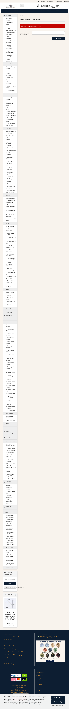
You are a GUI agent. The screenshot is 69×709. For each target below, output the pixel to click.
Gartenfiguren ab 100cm (11, 242)
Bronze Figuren (11, 295)
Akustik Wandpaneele (7, 424)
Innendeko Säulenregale (9, 496)
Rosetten (9, 184)
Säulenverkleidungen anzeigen (11, 67)
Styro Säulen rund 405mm (10, 528)
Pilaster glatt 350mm (10, 363)
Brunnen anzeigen (10, 198)
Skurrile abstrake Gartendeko (11, 277)
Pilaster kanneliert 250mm (10, 396)
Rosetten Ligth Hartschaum (10, 187)
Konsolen (9, 181)
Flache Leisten (10, 161)
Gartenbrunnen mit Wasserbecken (10, 209)
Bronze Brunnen (11, 301)
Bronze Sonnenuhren (9, 305)
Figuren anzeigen (10, 226)
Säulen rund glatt (11, 71)
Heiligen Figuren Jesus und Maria (10, 259)
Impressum (7, 661)
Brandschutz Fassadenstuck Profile (10, 119)
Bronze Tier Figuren (9, 298)
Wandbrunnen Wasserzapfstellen (10, 205)
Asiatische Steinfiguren (9, 229)
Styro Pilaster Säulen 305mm (10, 559)
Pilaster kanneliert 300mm (10, 401)
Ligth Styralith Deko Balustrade (10, 51)
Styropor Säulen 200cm (8, 511)
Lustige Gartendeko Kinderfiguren (9, 264)
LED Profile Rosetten (10, 441)
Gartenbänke (8, 312)
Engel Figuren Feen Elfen (10, 233)
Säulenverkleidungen (19, 11)
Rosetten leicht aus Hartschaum (10, 451)
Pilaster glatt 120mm (10, 334)
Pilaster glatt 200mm (10, 350)
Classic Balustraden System (11, 29)
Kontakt (6, 658)
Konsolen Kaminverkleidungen (11, 466)
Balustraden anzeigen (9, 19)
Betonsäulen (8, 428)
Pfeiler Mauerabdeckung (8, 432)
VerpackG (6, 642)
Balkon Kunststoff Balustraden (9, 47)
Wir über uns (42, 1)
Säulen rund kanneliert (9, 74)
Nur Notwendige (58, 702)
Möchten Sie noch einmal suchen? (24, 33)
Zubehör (9, 154)
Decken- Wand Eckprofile (10, 455)
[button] (50, 1)
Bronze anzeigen (10, 292)
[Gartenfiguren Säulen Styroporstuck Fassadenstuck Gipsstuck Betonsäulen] (11, 6)
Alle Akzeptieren (58, 697)
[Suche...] (37, 5)
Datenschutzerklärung (34, 703)
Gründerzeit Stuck (9, 157)
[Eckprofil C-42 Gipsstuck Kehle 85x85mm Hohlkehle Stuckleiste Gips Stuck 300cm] (10, 603)
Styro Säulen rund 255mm (10, 520)
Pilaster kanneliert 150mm (10, 388)
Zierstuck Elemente (9, 470)
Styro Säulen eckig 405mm (10, 541)
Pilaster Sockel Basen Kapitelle (10, 191)
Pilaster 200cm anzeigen (9, 551)
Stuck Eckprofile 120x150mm (10, 168)
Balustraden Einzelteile (9, 37)
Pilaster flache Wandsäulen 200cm (11, 114)
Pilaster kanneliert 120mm (10, 376)
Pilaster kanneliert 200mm (10, 392)
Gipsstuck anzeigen (11, 131)
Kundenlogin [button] (59, 1)
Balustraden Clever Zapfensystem (9, 24)
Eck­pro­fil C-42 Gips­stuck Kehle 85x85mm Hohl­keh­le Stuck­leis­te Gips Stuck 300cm (10, 616)
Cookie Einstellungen (9, 664)
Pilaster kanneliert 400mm (10, 409)
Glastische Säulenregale (7, 482)
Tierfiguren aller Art (10, 273)
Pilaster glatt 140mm (10, 342)
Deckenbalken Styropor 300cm (10, 475)
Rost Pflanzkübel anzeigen (10, 416)
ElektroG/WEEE (8, 639)
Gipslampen (10, 179)
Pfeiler (37, 688)
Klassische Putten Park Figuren (11, 269)
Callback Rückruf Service (10, 646)
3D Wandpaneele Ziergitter (11, 151)
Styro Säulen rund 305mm (10, 524)
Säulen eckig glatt (9, 78)
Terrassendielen (9, 567)
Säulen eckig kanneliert (9, 82)
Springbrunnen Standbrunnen (10, 201)
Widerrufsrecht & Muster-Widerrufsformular (15, 652)
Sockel (7, 318)
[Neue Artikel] (15, 595)
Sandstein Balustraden (9, 56)
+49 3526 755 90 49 (21, 692)
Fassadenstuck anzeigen (10, 98)
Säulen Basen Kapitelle (10, 138)
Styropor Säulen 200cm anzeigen (10, 516)
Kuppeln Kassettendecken (10, 462)
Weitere (56, 11)
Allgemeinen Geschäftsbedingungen (13, 655)
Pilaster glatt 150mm (10, 346)
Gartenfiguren (39, 694)
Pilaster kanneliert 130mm (10, 380)
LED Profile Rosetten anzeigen (10, 444)
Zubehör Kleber (11, 478)
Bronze (7, 289)
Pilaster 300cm (9, 322)
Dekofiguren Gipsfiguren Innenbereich (9, 501)
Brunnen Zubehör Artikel (11, 219)
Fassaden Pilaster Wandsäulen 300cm (11, 109)
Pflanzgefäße (8, 308)
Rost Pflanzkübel (9, 413)
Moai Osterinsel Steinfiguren (10, 250)
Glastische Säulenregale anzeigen (9, 487)
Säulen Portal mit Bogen (11, 86)
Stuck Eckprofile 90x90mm (10, 164)
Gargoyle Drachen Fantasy (10, 246)
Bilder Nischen (10, 148)
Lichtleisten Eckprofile (9, 173)
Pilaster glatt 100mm (10, 330)
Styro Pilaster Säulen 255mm (10, 555)
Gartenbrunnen (40, 691)
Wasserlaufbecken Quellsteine (10, 215)
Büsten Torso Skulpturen (10, 285)
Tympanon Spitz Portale (10, 91)
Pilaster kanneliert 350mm (10, 405)
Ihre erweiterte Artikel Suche (10, 587)
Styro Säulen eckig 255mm (10, 533)
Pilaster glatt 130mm (10, 338)
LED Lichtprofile (11, 448)
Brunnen (49, 11)
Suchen (58, 38)
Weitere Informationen (58, 705)
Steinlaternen (8, 315)
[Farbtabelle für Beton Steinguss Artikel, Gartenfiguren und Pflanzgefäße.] (50, 651)
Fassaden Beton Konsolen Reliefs (10, 124)
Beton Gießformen (9, 60)
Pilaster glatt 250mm (10, 355)
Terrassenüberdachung (9, 437)
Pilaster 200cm (9, 547)
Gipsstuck (42, 11)
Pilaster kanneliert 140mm (10, 384)
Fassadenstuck (32, 11)
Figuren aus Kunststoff (7, 507)
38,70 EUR (10, 623)
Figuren (7, 223)
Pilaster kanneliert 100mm (10, 371)
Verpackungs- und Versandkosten (13, 636)
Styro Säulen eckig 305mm (10, 537)
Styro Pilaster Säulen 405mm (10, 564)
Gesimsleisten (10, 176)
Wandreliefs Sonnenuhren (9, 281)
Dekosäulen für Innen (10, 492)
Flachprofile (10, 459)
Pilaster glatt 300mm (10, 359)
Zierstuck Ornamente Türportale (9, 143)
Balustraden (6, 11)
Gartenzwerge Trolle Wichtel (10, 254)
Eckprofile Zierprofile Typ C (10, 134)
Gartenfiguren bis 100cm (11, 238)
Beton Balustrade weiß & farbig (11, 33)
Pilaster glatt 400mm (10, 367)
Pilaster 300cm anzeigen (9, 325)
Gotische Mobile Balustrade (10, 41)
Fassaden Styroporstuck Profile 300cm (9, 103)
